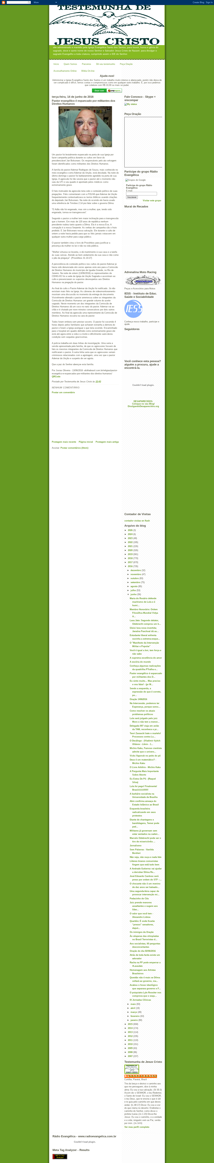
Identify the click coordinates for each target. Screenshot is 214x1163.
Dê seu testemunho (105, 64)
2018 (130, 558)
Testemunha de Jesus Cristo (142, 1076)
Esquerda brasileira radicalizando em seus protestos (143, 812)
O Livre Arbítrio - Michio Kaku (145, 767)
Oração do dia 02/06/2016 (143, 951)
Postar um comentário (63, 392)
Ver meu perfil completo (136, 1127)
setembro (136, 582)
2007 (130, 1056)
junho (134, 594)
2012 (130, 1036)
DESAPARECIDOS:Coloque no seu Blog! (143, 402)
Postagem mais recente (64, 442)
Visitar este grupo (152, 200)
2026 (130, 530)
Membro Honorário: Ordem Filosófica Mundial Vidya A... (144, 613)
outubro (135, 578)
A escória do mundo (140, 662)
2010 (130, 1044)
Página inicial (86, 442)
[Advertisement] (77, 417)
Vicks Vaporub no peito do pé (145, 755)
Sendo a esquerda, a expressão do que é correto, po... (145, 692)
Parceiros (86, 64)
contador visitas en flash (137, 520)
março (134, 1012)
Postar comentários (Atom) (74, 448)
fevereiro (135, 1016)
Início (56, 64)
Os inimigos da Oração (142, 932)
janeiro (134, 1020)
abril (133, 1008)
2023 (130, 538)
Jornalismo (135, 845)
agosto (134, 586)
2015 (130, 1024)
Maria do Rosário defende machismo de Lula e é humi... (143, 602)
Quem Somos (70, 64)
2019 (130, 554)
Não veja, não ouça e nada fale (145, 857)
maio (133, 1004)
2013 (130, 1032)
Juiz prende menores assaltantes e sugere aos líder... (144, 906)
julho (134, 590)
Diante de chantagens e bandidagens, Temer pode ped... (144, 823)
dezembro (136, 570)
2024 (130, 534)
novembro (136, 574)
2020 (130, 550)
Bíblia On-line (87, 71)
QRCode (56, 376)
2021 (130, 546)
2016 (130, 566)
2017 (130, 562)
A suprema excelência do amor (146, 658)
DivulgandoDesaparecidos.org (143, 406)
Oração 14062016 (138, 699)
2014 (130, 1028)
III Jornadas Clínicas (140, 1000)
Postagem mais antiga (107, 442)
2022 (130, 542)
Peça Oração (126, 64)
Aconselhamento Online (65, 71)
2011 (130, 1040)
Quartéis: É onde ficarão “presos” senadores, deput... (142, 924)
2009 (130, 1048)
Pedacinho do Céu (139, 898)
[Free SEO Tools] (107, 1156)
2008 (130, 1052)
